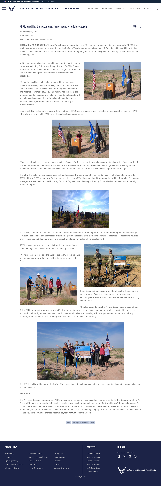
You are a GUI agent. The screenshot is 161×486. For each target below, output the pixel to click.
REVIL (92, 422)
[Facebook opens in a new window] (130, 456)
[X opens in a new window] (124, 456)
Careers (91, 447)
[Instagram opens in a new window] (135, 456)
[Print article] (134, 26)
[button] (48, 2)
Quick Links (11, 447)
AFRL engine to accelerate (80, 422)
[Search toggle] (157, 8)
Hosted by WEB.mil (80, 477)
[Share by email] (139, 26)
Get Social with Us (125, 453)
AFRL (68, 422)
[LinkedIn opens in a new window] (119, 456)
